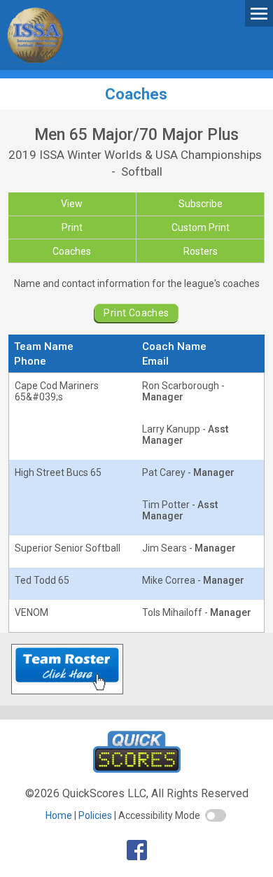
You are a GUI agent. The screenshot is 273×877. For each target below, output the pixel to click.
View (72, 203)
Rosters (200, 251)
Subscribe (200, 203)
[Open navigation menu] (259, 13)
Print (72, 227)
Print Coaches (136, 312)
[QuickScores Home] (137, 769)
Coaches (71, 251)
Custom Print (201, 227)
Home (59, 815)
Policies (95, 815)
